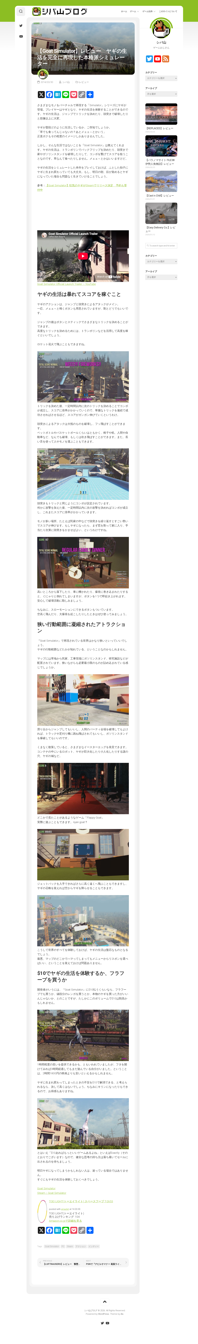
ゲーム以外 (147, 11)
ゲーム (133, 11)
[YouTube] (21, 36)
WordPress (103, 1314)
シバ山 (66, 82)
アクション (81, 1246)
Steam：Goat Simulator (51, 1193)
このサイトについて (168, 11)
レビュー (84, 82)
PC (63, 1246)
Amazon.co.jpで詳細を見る (65, 1220)
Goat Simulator (46, 1188)
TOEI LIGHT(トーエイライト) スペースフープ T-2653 (81, 1201)
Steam (70, 1246)
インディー (94, 1246)
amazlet (65, 1209)
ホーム (124, 11)
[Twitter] (21, 25)
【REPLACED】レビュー (159, 128)
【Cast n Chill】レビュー (159, 195)
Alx (122, 1314)
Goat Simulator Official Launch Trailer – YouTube (66, 284)
